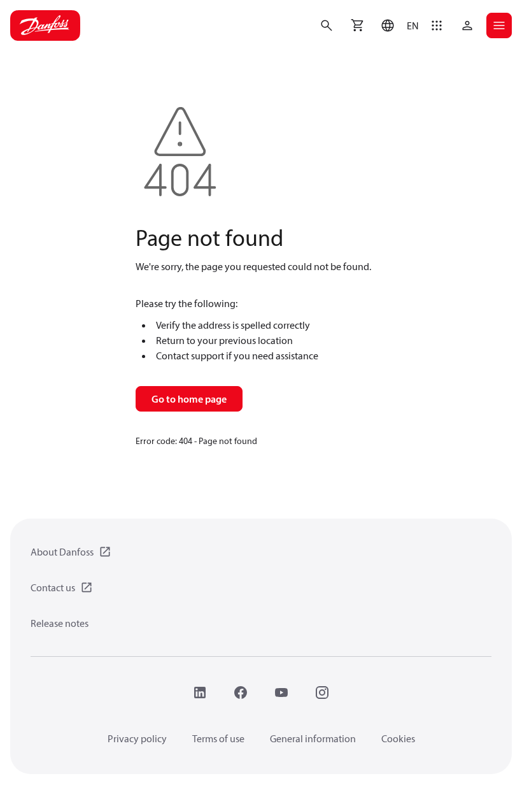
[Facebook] (240, 692)
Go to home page (189, 398)
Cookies (398, 738)
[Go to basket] (357, 25)
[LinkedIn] (200, 692)
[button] (397, 25)
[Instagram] (322, 692)
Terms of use (218, 738)
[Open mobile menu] (499, 25)
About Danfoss (62, 551)
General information (313, 738)
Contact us (53, 587)
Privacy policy (137, 738)
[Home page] (45, 25)
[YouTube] (281, 692)
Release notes (59, 623)
